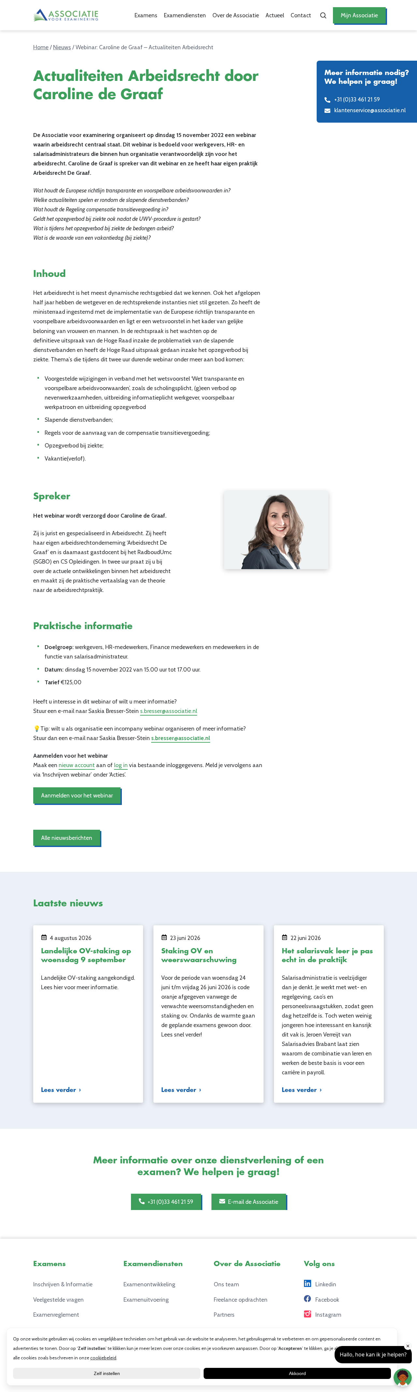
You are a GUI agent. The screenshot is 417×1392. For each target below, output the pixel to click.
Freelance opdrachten (240, 1299)
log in (121, 765)
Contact (301, 15)
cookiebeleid (103, 1358)
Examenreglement (56, 1314)
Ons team (226, 1284)
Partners (224, 1314)
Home (41, 47)
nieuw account (77, 765)
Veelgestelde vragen (58, 1299)
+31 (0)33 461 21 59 (169, 1201)
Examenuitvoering (146, 1299)
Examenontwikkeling (149, 1284)
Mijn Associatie (359, 15)
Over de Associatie (235, 15)
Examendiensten (185, 15)
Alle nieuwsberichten (66, 837)
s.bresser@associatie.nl (168, 710)
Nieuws (62, 47)
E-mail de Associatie (252, 1201)
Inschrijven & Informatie (63, 1284)
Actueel (275, 15)
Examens (146, 15)
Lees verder (58, 1090)
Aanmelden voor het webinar (77, 795)
